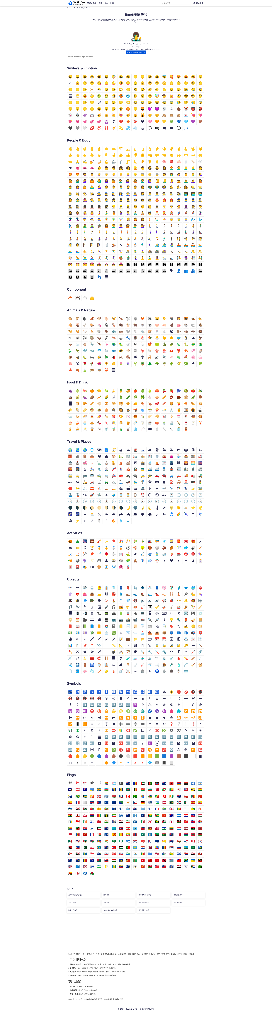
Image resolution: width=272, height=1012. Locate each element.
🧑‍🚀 (135, 200)
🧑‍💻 (186, 194)
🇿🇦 (193, 867)
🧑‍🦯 (121, 232)
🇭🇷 (186, 815)
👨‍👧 (114, 271)
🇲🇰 (114, 835)
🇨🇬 (157, 796)
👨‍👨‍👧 (171, 264)
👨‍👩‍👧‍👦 (142, 264)
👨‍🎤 (77, 200)
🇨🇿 (135, 802)
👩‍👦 (135, 271)
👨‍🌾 (200, 187)
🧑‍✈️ (114, 200)
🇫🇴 (150, 809)
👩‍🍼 (128, 213)
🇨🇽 (121, 802)
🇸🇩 (77, 854)
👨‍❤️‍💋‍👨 (85, 264)
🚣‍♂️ (186, 245)
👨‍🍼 (135, 213)
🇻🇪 (121, 867)
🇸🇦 (193, 847)
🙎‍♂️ (193, 174)
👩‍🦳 (99, 174)
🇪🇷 (92, 809)
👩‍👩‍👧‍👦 (77, 271)
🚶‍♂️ (157, 226)
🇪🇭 (85, 809)
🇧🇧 (121, 790)
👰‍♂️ (85, 213)
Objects (73, 579)
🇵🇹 (128, 847)
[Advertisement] (130, 934)
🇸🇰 (121, 854)
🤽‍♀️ (92, 258)
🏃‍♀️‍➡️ (142, 239)
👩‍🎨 (106, 200)
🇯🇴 (164, 822)
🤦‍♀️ (77, 187)
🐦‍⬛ (135, 344)
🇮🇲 (99, 822)
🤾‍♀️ (114, 258)
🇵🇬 (70, 847)
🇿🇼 (70, 873)
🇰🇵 (85, 828)
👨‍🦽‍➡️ (92, 239)
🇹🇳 (142, 860)
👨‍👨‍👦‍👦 (186, 264)
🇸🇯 (114, 854)
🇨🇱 (186, 796)
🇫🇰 (135, 809)
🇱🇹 (171, 828)
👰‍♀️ (92, 213)
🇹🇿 (186, 860)
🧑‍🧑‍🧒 (70, 277)
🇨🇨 (135, 796)
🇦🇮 (164, 783)
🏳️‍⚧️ (114, 783)
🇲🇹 (179, 835)
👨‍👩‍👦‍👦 (150, 264)
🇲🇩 (77, 835)
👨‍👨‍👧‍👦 (179, 264)
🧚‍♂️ (114, 219)
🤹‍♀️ (135, 258)
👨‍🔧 (106, 194)
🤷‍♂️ (92, 187)
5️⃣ (157, 737)
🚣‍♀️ (193, 245)
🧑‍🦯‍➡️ (128, 232)
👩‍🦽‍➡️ (106, 239)
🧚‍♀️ (121, 219)
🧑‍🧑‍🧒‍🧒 (77, 277)
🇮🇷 (128, 822)
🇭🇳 (179, 815)
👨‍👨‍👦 (164, 264)
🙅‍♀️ (85, 181)
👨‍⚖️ (179, 187)
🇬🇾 (157, 815)
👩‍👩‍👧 (70, 271)
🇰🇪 (179, 822)
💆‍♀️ (121, 226)
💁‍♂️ (121, 181)
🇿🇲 (200, 867)
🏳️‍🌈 (106, 783)
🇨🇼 (114, 802)
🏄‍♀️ (171, 245)
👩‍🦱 (85, 174)
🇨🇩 (142, 796)
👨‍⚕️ (114, 187)
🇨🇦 (128, 796)
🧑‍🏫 (150, 187)
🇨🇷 (92, 802)
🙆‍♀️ (106, 181)
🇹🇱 (128, 860)
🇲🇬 (99, 835)
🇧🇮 (164, 790)
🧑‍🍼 (142, 213)
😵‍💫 (150, 96)
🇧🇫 (142, 790)
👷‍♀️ (128, 206)
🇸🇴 (150, 854)
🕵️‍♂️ (70, 206)
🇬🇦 (164, 809)
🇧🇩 (128, 790)
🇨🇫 (150, 796)
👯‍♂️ (186, 239)
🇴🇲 (179, 841)
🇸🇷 (157, 854)
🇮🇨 (70, 822)
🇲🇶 (157, 835)
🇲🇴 (142, 835)
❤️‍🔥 (128, 121)
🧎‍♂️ (85, 232)
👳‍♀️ (171, 206)
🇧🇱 (179, 790)
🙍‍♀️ (179, 174)
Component (76, 289)
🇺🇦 (193, 860)
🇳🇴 (142, 841)
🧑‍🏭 (121, 194)
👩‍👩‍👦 (200, 264)
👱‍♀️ (128, 174)
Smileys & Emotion (82, 68)
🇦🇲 (179, 783)
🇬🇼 (150, 815)
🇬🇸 (128, 815)
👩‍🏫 (164, 187)
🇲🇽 (70, 841)
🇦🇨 (128, 783)
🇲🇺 (186, 835)
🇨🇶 (85, 802)
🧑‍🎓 (128, 187)
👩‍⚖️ (186, 187)
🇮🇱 (92, 822)
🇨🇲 (193, 796)
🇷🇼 (186, 847)
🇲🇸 (171, 835)
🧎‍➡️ (99, 232)
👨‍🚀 (142, 200)
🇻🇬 (128, 867)
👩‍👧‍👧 (164, 271)
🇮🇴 (114, 822)
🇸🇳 (142, 854)
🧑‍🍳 (77, 194)
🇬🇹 (135, 815)
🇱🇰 (150, 828)
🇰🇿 (114, 828)
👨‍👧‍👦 (121, 271)
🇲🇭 (106, 835)
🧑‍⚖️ (171, 187)
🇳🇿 (171, 841)
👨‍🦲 (193, 168)
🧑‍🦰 (77, 174)
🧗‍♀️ (99, 245)
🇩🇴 (179, 802)
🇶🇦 (150, 847)
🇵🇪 (193, 841)
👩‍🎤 (85, 200)
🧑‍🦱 (92, 174)
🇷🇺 (179, 847)
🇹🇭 (106, 860)
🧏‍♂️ (164, 181)
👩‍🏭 (135, 194)
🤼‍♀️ (70, 258)
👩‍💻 (200, 194)
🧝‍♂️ (179, 219)
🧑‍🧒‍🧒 (92, 277)
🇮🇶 (121, 822)
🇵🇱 (92, 847)
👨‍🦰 (171, 168)
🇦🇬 (157, 783)
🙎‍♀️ (200, 174)
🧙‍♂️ (92, 219)
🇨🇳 (200, 796)
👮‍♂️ (186, 200)
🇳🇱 (135, 841)
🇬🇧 (171, 809)
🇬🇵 (106, 815)
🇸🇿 (200, 854)
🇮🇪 (85, 822)
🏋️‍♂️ (114, 251)
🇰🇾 (106, 828)
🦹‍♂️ (70, 219)
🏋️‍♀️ (121, 251)
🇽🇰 (171, 867)
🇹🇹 (164, 860)
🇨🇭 (164, 796)
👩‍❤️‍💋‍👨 (77, 264)
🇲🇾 (77, 841)
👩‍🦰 (70, 174)
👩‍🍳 (92, 194)
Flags (71, 775)
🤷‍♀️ (99, 187)
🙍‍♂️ (171, 174)
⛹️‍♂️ (92, 251)
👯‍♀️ (193, 239)
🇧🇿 (121, 796)
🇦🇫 (150, 783)
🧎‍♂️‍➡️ (114, 232)
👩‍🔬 (179, 194)
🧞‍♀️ (70, 226)
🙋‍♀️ (150, 181)
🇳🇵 (150, 841)
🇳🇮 (128, 841)
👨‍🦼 (179, 232)
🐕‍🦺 (121, 318)
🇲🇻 (193, 835)
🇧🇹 (92, 796)
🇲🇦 (200, 828)
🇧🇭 (157, 790)
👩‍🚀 (150, 200)
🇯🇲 (157, 822)
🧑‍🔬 (164, 194)
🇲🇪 (85, 835)
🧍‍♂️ (200, 226)
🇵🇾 (142, 847)
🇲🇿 (85, 841)
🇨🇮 (171, 796)
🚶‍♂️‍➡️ (186, 226)
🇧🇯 (171, 790)
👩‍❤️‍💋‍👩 (92, 264)
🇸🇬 (92, 854)
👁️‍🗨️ (157, 128)
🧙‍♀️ (99, 219)
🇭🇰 (164, 815)
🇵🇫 (200, 841)
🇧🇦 (114, 790)
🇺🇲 (70, 867)
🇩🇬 (150, 802)
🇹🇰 (121, 860)
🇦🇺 (85, 790)
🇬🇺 (142, 815)
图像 (101, 3)
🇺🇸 (85, 867)
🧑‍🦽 (70, 239)
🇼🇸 (164, 867)
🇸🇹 (171, 854)
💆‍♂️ (114, 226)
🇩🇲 (171, 802)
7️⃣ (171, 737)
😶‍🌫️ (99, 89)
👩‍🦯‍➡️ (157, 232)
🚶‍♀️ (164, 226)
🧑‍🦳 (106, 174)
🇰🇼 (99, 828)
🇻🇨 (114, 867)
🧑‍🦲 (121, 174)
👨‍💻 (193, 194)
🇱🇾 (193, 828)
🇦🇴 (186, 783)
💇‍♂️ (135, 226)
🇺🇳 (77, 867)
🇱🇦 (121, 828)
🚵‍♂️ (157, 251)
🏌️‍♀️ (150, 245)
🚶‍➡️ (171, 226)
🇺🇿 (99, 867)
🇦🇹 (77, 790)
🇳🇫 (114, 841)
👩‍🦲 (114, 174)
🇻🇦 (106, 867)
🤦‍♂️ (70, 187)
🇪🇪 (70, 809)
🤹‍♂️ (128, 258)
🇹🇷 (157, 860)
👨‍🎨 (99, 200)
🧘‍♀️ (157, 258)
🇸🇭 (99, 854)
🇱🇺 (179, 828)
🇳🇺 (164, 841)
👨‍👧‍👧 (128, 271)
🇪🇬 (77, 809)
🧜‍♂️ (157, 219)
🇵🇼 (135, 847)
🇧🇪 (135, 790)
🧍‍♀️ (70, 232)
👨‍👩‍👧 (135, 264)
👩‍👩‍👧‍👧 (92, 271)
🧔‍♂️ (157, 168)
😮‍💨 (135, 89)
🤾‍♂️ (106, 258)
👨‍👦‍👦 (106, 271)
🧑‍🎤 (70, 200)
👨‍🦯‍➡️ (142, 232)
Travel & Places (79, 442)
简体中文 (199, 3)
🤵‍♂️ (200, 206)
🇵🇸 (121, 847)
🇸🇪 (85, 854)
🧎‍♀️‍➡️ (106, 232)
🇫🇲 (142, 809)
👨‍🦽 (85, 239)
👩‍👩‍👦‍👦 (85, 271)
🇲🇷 (164, 835)
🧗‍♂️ (92, 245)
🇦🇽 (99, 790)
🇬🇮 (77, 815)
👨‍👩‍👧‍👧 (157, 264)
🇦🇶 (193, 783)
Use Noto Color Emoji (136, 52)
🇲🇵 (150, 835)
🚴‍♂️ (135, 251)
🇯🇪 (150, 822)
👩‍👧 (150, 271)
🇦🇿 (106, 790)
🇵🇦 (186, 841)
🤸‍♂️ (179, 251)
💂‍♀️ (99, 206)
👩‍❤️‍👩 (121, 264)
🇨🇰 (179, 796)
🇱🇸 (164, 828)
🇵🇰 (85, 847)
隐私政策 (150, 1009)
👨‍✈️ (121, 200)
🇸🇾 (193, 854)
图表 (112, 3)
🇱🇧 (128, 828)
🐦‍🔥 (150, 344)
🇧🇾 (114, 796)
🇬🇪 (186, 809)
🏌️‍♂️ (142, 245)
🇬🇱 (85, 815)
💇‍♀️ (142, 226)
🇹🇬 (99, 860)
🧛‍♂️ (135, 219)
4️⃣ (150, 737)
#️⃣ (106, 737)
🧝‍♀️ (186, 219)
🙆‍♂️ (99, 181)
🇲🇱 (121, 835)
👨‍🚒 (164, 200)
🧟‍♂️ (85, 226)
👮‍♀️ (193, 200)
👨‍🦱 (179, 168)
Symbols (74, 683)
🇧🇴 (200, 790)
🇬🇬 (200, 809)
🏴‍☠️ (121, 783)
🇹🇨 (77, 860)
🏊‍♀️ (77, 251)
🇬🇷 (121, 815)
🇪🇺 (114, 809)
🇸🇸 (164, 854)
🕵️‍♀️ (77, 206)
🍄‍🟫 (200, 397)
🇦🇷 (200, 783)
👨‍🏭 (128, 194)
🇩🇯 (157, 802)
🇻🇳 (142, 867)
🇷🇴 (164, 847)
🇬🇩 (179, 809)
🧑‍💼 (142, 194)
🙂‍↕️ (164, 89)
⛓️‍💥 (70, 658)
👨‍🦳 (186, 168)
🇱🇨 (135, 828)
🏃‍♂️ (121, 239)
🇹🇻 (171, 860)
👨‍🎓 (135, 187)
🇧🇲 (186, 790)
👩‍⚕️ (121, 187)
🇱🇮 (142, 828)
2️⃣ (135, 737)
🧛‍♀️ (142, 219)
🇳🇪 (106, 841)
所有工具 (92, 3)
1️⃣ (128, 737)
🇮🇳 (106, 822)
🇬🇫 (193, 809)
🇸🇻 (179, 854)
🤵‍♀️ (70, 213)
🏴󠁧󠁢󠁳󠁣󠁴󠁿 (85, 873)
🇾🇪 (179, 867)
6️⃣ (164, 737)
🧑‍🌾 (193, 187)
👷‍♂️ (121, 206)
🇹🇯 (114, 860)
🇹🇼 (179, 860)
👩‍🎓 (142, 187)
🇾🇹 (186, 867)
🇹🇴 (150, 860)
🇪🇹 (106, 809)
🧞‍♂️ (200, 219)
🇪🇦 (193, 802)
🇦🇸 (70, 790)
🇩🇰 (164, 802)
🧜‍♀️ (164, 219)
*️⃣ (114, 737)
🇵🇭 (77, 847)
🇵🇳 (106, 847)
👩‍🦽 (99, 239)
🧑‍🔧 (99, 194)
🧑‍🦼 (164, 232)
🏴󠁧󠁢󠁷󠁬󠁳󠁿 (92, 873)
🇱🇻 (186, 828)
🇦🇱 (171, 783)
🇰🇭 (193, 822)
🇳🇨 (99, 841)
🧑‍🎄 (171, 213)
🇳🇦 (92, 841)
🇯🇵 (171, 822)
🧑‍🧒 (85, 277)
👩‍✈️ (128, 200)
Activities (74, 533)
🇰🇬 (186, 822)
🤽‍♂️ (85, 258)
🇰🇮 (200, 822)
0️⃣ (121, 737)
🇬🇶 (114, 815)
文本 (106, 3)
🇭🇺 (200, 815)
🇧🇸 (85, 796)
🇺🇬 (200, 860)
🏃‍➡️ (135, 239)
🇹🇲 (135, 860)
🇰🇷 (92, 828)
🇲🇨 (70, 835)
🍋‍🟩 (106, 391)
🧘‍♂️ (150, 258)
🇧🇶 (70, 796)
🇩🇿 (186, 802)
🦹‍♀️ (77, 219)
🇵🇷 (114, 847)
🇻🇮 (135, 867)
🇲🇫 (92, 835)
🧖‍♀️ (77, 245)
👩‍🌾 (70, 194)
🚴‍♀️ (142, 251)
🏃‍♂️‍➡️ (150, 239)
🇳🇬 (121, 841)
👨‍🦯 (135, 232)
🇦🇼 (92, 790)
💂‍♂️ (92, 206)
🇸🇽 (186, 854)
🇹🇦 (70, 860)
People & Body (78, 140)
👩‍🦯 (150, 232)
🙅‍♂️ (77, 181)
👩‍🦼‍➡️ (200, 232)
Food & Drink (77, 382)
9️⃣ (186, 737)
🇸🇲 (135, 854)
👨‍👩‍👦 (128, 264)
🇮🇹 (142, 822)
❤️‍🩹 (135, 121)
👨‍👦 (99, 271)
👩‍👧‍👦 (157, 271)
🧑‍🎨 (92, 200)
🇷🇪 (157, 847)
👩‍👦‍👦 (142, 271)
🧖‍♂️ (70, 245)
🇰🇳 (77, 828)
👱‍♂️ (135, 174)
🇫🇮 (121, 809)
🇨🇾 (128, 802)
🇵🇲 (99, 847)
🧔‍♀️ (164, 168)
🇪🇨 (200, 802)
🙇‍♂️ (186, 181)
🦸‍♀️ (193, 213)
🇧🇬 (150, 790)
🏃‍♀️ (128, 239)
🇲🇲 (128, 835)
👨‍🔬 (171, 194)
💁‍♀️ (128, 181)
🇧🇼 (106, 796)
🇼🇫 (157, 867)
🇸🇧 (200, 847)
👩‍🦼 (193, 232)
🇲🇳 (135, 835)
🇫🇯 (128, 809)
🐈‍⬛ (171, 318)
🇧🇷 (77, 796)
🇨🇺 (99, 802)
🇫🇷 (157, 809)
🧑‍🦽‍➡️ (77, 239)
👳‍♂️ (164, 206)
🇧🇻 (99, 796)
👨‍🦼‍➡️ (186, 232)
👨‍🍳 (85, 194)
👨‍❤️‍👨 (114, 264)
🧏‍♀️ (171, 181)
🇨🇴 (70, 802)
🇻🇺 (150, 867)
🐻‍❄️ (70, 338)
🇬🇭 (70, 815)
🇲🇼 (200, 835)
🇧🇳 (193, 790)
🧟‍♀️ (92, 226)
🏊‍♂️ (70, 251)
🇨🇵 (77, 802)
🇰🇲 (70, 828)
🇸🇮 (106, 854)
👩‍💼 (157, 194)
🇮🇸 (135, 822)
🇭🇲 (171, 815)
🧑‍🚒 (157, 200)
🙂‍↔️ (157, 89)
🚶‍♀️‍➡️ (179, 226)
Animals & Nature (81, 310)
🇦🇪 (142, 783)
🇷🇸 (171, 847)
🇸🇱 (128, 854)
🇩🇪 (142, 802)
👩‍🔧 (114, 194)
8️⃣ (179, 737)
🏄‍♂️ (164, 245)
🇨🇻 (106, 802)
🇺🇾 (92, 867)
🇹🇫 (92, 860)
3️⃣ (142, 737)
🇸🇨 (70, 854)
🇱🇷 (157, 828)
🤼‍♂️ (200, 251)
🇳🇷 (157, 841)
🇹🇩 (85, 860)
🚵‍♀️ (164, 251)
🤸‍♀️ (186, 251)
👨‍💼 (150, 194)
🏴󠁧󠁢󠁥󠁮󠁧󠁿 (77, 873)
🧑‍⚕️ (106, 187)
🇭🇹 (193, 815)
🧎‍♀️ (92, 232)
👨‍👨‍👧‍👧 (193, 264)
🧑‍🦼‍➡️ (171, 232)
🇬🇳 (99, 815)
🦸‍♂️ (186, 213)
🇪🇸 (99, 809)
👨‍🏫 (157, 187)
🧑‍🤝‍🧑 (179, 258)
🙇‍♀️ (193, 181)
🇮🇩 (77, 822)
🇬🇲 (92, 815)
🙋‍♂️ (142, 181)
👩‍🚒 (171, 200)
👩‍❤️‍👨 (106, 264)
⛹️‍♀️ (99, 251)
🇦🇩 (135, 783)
